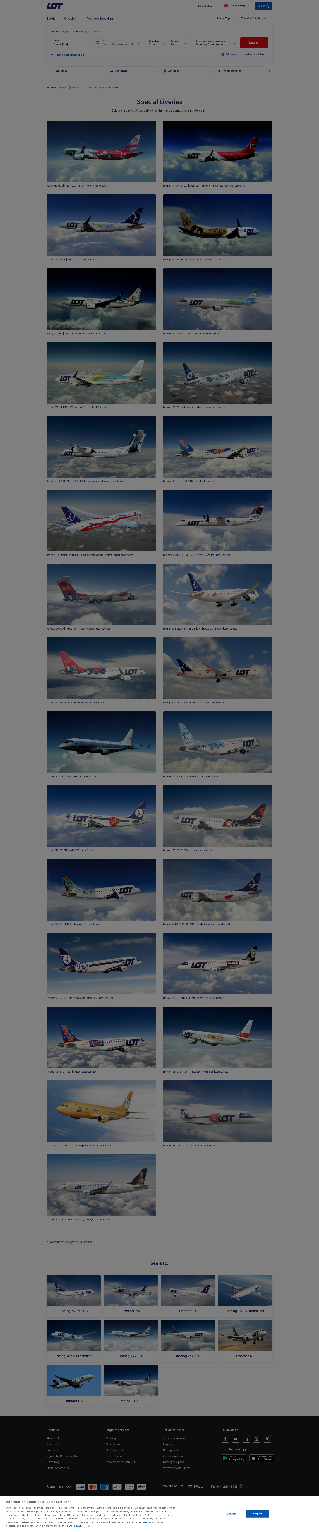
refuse (143, 1522)
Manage (231, 1513)
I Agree (257, 1513)
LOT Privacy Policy (79, 1525)
